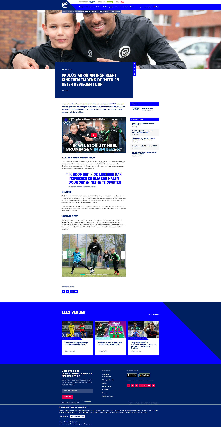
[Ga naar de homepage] (65, 5)
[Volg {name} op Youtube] (149, 385)
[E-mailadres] (77, 391)
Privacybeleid (88, 401)
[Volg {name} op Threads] (145, 385)
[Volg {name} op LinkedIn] (153, 385)
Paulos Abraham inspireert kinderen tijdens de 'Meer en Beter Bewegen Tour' (97, 11)
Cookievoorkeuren (108, 396)
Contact (104, 393)
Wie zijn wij (105, 390)
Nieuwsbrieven (107, 386)
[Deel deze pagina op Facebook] (134, 64)
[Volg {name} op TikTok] (136, 385)
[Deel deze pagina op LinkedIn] (134, 70)
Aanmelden (67, 397)
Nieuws (81, 7)
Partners (117, 7)
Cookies (104, 383)
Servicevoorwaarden (66, 402)
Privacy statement (108, 380)
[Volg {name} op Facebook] (132, 385)
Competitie (89, 7)
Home (64, 11)
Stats (97, 7)
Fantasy (125, 7)
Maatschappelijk (107, 7)
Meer (131, 7)
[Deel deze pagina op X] (134, 67)
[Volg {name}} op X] (141, 385)
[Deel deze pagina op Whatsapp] (134, 74)
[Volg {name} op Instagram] (128, 385)
